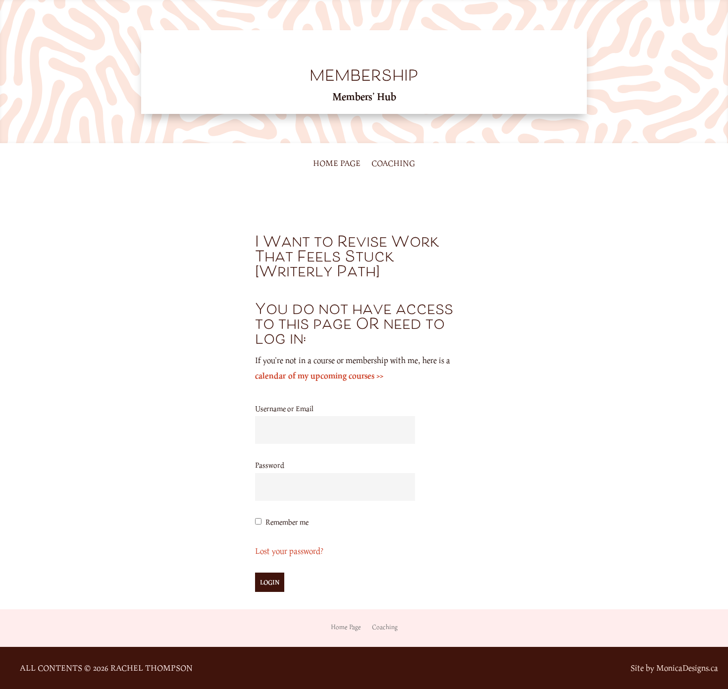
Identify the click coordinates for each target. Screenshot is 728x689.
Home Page (337, 164)
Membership (364, 77)
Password (269, 465)
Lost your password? (289, 551)
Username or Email (284, 408)
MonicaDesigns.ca (687, 668)
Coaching (393, 164)
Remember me (287, 522)
